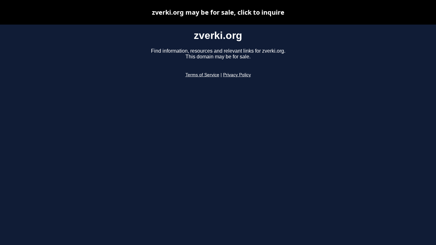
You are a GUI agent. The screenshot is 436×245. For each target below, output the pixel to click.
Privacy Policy (237, 74)
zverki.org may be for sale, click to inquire (218, 12)
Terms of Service (202, 74)
